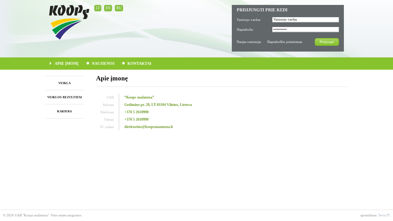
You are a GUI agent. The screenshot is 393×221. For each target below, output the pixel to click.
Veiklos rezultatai (64, 97)
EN (108, 8)
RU (119, 8)
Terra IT (384, 215)
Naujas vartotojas (249, 42)
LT (98, 8)
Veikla (64, 83)
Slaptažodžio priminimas (284, 42)
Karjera (64, 111)
